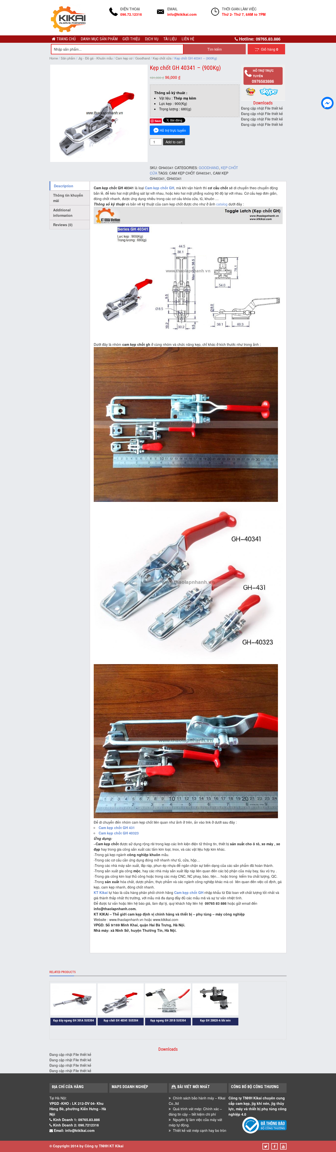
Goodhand (142, 58)
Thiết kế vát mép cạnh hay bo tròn (199, 1130)
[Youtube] (283, 1146)
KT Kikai (101, 892)
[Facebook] (274, 1146)
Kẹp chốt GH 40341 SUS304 (121, 1020)
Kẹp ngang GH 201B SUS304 (168, 1020)
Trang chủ (66, 39)
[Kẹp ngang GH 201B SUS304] (168, 1000)
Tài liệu (170, 39)
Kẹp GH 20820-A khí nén (215, 1020)
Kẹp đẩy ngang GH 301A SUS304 (73, 1020)
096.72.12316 (131, 14)
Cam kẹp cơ (124, 58)
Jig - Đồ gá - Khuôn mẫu (95, 58)
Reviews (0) (63, 224)
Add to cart (174, 141)
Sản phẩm (68, 58)
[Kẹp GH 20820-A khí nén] (215, 1000)
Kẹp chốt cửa (162, 58)
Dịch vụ (151, 39)
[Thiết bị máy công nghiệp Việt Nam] (68, 31)
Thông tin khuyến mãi (68, 198)
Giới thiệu (131, 39)
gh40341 (174, 178)
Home (53, 58)
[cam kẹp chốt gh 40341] (99, 160)
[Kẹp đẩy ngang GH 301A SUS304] (73, 1000)
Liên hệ (188, 39)
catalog (222, 204)
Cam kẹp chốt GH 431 (117, 827)
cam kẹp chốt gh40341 (190, 173)
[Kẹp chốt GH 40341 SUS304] (120, 1000)
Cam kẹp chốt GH (159, 187)
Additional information (63, 212)
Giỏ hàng (268, 49)
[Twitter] (265, 1146)
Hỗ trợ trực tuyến (173, 130)
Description (63, 185)
